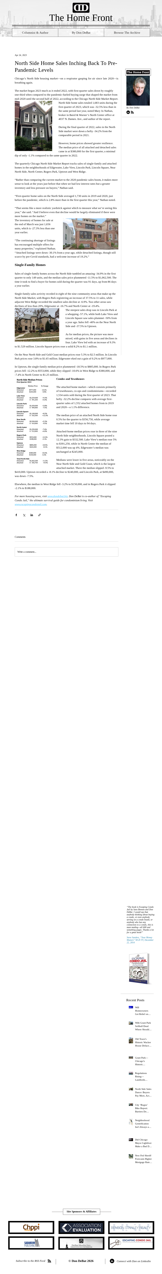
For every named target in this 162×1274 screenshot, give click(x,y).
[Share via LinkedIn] (31, 514)
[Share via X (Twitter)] (23, 514)
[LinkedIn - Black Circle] (128, 112)
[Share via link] (39, 514)
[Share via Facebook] (16, 514)
